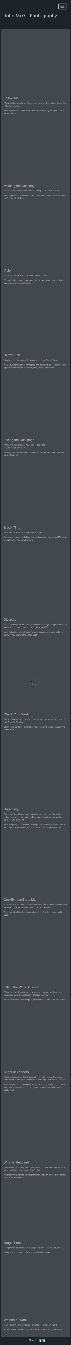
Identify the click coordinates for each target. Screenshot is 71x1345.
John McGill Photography (31, 16)
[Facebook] (40, 1340)
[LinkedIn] (43, 1340)
